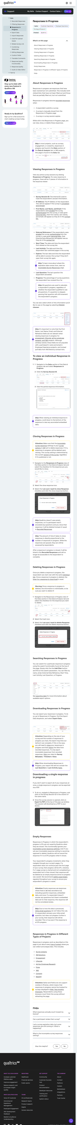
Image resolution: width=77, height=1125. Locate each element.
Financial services (27, 1080)
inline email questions (43, 911)
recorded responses (63, 101)
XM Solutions (40, 955)
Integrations (61, 1092)
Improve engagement (10, 1082)
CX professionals (27, 1098)
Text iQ (12, 73)
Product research (27, 1104)
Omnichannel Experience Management (8, 1103)
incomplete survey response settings (46, 849)
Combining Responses (15, 48)
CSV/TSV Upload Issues (17, 40)
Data (11, 18)
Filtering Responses (18, 24)
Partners (59, 1095)
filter (45, 754)
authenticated (41, 213)
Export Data (15, 32)
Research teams (27, 1101)
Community (43, 1077)
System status (43, 1099)
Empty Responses (39, 66)
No (65, 1046)
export (51, 747)
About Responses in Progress (43, 45)
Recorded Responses (18, 21)
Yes (56, 1046)
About (59, 1077)
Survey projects (41, 952)
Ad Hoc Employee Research (45, 964)
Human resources (27, 1110)
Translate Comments (18, 58)
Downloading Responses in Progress (45, 63)
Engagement (40, 958)
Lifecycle (39, 961)
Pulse (38, 967)
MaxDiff (39, 977)
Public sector (26, 1083)
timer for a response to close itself (45, 579)
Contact (59, 1080)
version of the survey (51, 455)
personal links (41, 215)
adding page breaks (60, 877)
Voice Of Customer (10, 1098)
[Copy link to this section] (31, 83)
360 (37, 970)
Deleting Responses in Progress (44, 56)
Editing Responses (18, 52)
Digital (24, 1107)
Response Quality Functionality (17, 62)
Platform (60, 1083)
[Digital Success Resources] (67, 3)
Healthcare (25, 1077)
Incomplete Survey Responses (49, 268)
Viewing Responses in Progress (44, 49)
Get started (10, 123)
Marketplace (61, 1089)
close (49, 745)
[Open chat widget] (71, 1121)
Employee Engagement (11, 1108)
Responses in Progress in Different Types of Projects (51, 70)
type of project (56, 944)
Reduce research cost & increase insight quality (11, 1088)
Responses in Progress (16, 28)
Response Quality (17, 66)
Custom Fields (16, 55)
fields (60, 768)
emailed (52, 211)
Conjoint (39, 974)
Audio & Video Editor (18, 69)
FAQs (35, 73)
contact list (50, 240)
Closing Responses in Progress (44, 52)
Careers (59, 1086)
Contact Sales (55, 11)
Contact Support (42, 11)
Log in (67, 11)
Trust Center (61, 1098)
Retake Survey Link (18, 44)
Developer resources (45, 1090)
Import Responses (17, 35)
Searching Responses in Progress (44, 59)
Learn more (10, 93)
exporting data (41, 696)
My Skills (30, 11)
